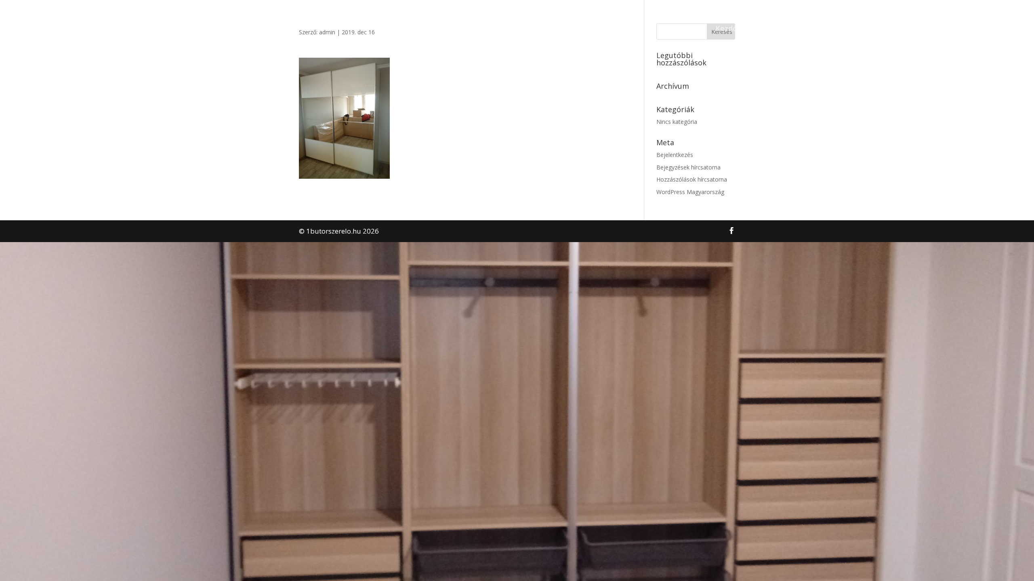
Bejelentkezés (674, 155)
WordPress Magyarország (690, 192)
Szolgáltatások (819, 29)
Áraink (903, 29)
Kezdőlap (731, 29)
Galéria (868, 29)
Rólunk (770, 29)
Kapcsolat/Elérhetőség (965, 29)
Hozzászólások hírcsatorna (691, 179)
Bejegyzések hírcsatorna (688, 167)
